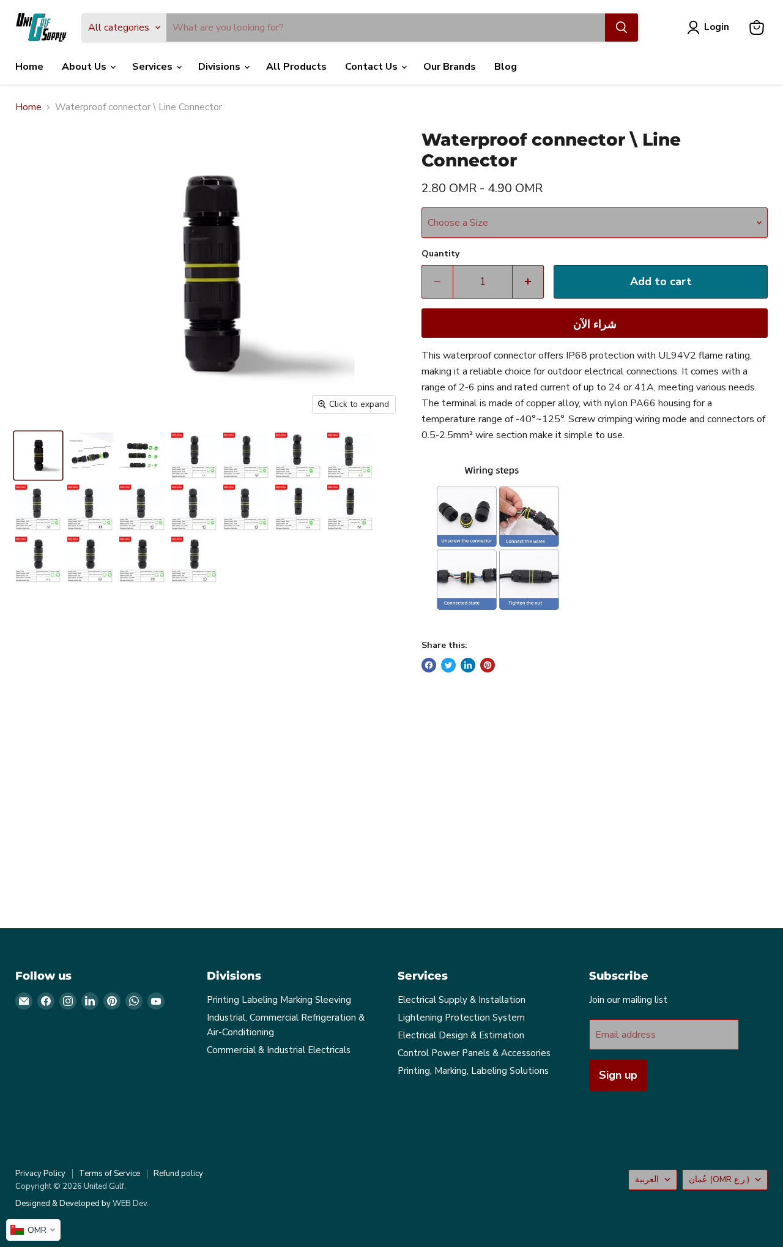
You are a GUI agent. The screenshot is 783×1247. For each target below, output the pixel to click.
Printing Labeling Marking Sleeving (279, 1000)
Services (153, 66)
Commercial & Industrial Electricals (279, 1050)
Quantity (440, 254)
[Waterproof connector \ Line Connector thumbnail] (38, 455)
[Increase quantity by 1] (528, 282)
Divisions (220, 66)
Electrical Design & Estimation (461, 1035)
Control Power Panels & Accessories (474, 1053)
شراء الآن (595, 324)
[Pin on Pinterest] (487, 665)
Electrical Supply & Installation (461, 1000)
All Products (296, 66)
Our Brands (449, 66)
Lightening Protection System (461, 1017)
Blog (505, 66)
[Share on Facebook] (428, 665)
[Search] (621, 27)
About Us (85, 66)
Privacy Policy (40, 1173)
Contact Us (372, 66)
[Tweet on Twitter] (448, 665)
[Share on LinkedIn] (468, 665)
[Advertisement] (382, 811)
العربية (647, 1179)
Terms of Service (109, 1173)
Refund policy (178, 1173)
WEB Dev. (131, 1203)
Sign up (618, 1075)
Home (29, 66)
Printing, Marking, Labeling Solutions (473, 1071)
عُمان (719, 1179)
